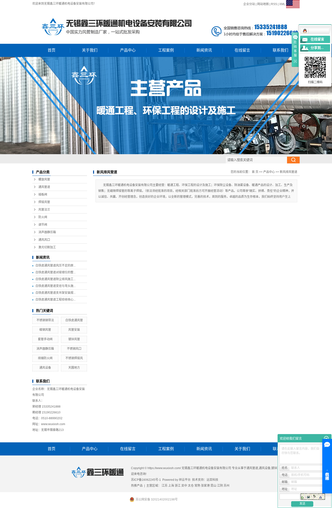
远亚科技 (212, 479)
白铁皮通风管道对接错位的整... (55, 272)
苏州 (226, 485)
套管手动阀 (45, 339)
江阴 (220, 485)
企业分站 (249, 4)
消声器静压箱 (47, 232)
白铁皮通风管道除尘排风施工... (55, 279)
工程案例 (166, 50)
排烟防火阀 (45, 358)
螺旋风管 (44, 179)
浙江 (178, 485)
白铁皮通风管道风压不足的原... (55, 265)
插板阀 (42, 194)
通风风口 (44, 239)
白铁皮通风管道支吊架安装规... (55, 292)
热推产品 (137, 485)
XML (282, 4)
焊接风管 (44, 202)
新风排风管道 (288, 172)
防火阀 (42, 217)
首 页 (255, 172)
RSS (274, 4)
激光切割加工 (47, 247)
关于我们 (89, 50)
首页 (51, 50)
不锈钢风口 (74, 348)
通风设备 (45, 367)
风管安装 (74, 329)
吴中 (184, 485)
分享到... (317, 48)
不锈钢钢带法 (45, 320)
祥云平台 (185, 479)
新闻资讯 (204, 50)
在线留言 (242, 50)
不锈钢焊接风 (74, 358)
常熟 (197, 485)
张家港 (205, 485)
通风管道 (44, 187)
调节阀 (42, 224)
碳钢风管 (45, 329)
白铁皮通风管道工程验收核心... (55, 299)
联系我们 (280, 50)
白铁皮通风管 (74, 320)
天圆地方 (74, 367)
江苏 (164, 485)
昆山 (213, 485)
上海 (171, 485)
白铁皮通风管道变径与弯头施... (55, 286)
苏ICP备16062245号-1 (146, 479)
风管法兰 (44, 209)
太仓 (191, 485)
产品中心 (128, 50)
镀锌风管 (74, 339)
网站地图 (263, 4)
